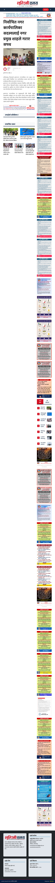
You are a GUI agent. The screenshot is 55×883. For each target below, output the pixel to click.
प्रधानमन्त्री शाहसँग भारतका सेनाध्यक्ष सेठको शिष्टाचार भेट (19, 151)
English (45, 9)
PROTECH (52, 881)
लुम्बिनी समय (8, 69)
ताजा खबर (40, 401)
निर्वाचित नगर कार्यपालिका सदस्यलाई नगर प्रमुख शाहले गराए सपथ (16, 33)
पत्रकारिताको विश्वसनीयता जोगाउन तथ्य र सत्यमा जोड (6, 152)
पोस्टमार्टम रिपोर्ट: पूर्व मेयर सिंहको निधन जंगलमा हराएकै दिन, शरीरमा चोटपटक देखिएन (10, 138)
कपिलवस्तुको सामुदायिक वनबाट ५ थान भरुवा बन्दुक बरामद (27, 138)
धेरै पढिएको (47, 401)
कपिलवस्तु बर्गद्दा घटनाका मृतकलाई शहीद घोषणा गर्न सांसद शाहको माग (30, 152)
